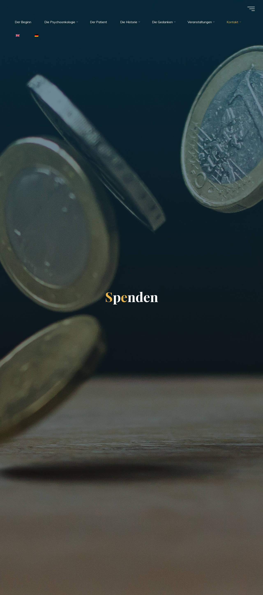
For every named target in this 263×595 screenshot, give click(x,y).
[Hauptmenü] (251, 9)
